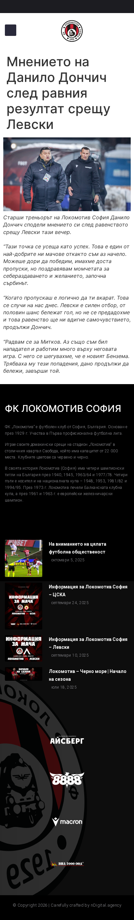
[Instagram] (20, 6)
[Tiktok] (32, 6)
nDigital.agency (106, 905)
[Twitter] (44, 6)
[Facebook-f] (8, 6)
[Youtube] (56, 6)
